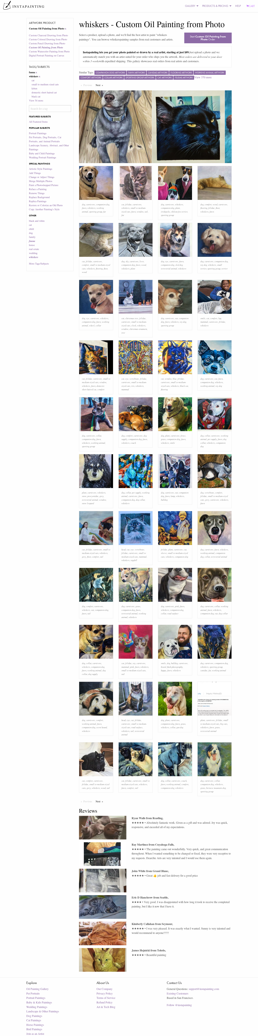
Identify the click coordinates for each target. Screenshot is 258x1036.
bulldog (164, 499)
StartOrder (208, 38)
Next (100, 85)
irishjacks (165, 211)
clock (133, 325)
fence (183, 435)
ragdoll (134, 560)
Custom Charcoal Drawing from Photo (48, 35)
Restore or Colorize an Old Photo (46, 205)
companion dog (102, 204)
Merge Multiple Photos (40, 181)
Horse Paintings (35, 1025)
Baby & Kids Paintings (39, 1002)
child (31, 229)
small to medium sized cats (45, 84)
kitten (34, 88)
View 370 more (203, 77)
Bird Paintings (34, 1029)
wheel (92, 325)
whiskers (91, 207)
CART (252, 6)
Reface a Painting (38, 189)
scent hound (101, 727)
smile (202, 318)
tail (146, 211)
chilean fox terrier (179, 211)
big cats (223, 723)
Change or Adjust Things (41, 177)
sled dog (179, 264)
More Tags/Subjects (39, 263)
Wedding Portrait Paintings (42, 157)
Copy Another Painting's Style (44, 209)
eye (166, 261)
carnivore (90, 204)
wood (215, 204)
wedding (33, 253)
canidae (203, 670)
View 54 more (36, 100)
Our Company (105, 989)
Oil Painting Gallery (37, 989)
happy (163, 670)
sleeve (164, 552)
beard (163, 666)
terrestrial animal (169, 268)
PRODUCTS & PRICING (215, 6)
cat (33, 80)
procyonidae (92, 496)
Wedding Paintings (36, 1007)
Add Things (35, 173)
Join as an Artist (35, 1033)
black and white (37, 220)
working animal (207, 385)
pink (177, 606)
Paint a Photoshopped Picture (43, 185)
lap (219, 318)
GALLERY (190, 6)
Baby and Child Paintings (42, 153)
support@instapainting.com (204, 989)
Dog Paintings (34, 1016)
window (140, 211)
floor (218, 207)
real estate (34, 249)
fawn (84, 207)
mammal (204, 321)
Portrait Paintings (38, 133)
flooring (203, 207)
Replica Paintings (38, 201)
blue (175, 378)
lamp (173, 496)
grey (102, 496)
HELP (238, 6)
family (32, 237)
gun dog (179, 727)
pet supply (212, 439)
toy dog (203, 264)
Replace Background (39, 197)
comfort (208, 204)
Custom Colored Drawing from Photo (48, 39)
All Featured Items (38, 121)
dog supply (93, 674)
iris (132, 385)
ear (176, 318)
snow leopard (88, 503)
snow (84, 496)
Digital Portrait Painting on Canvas (46, 55)
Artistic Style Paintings (40, 168)
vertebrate (134, 378)
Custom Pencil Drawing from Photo (47, 43)
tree (123, 332)
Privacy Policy (105, 993)
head (123, 549)
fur (104, 211)
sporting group (95, 211)
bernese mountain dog (216, 787)
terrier (224, 268)
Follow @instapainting (179, 1005)
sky (127, 261)
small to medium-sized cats (133, 670)
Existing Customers (177, 993)
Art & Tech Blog (106, 1007)
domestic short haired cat (44, 92)
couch (133, 442)
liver (142, 261)
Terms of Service (106, 998)
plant (177, 207)
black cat (36, 96)
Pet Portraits (33, 993)
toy (134, 663)
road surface (172, 613)
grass (163, 439)
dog (31, 233)
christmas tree (131, 318)
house (32, 245)
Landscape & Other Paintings (42, 1011)
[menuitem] (190, 6)
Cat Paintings (33, 1020)
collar (98, 325)
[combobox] (50, 108)
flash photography (175, 666)
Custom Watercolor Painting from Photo (49, 51)
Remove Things (37, 193)
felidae (128, 204)
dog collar (140, 499)
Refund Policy (105, 1002)
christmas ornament (138, 328)
